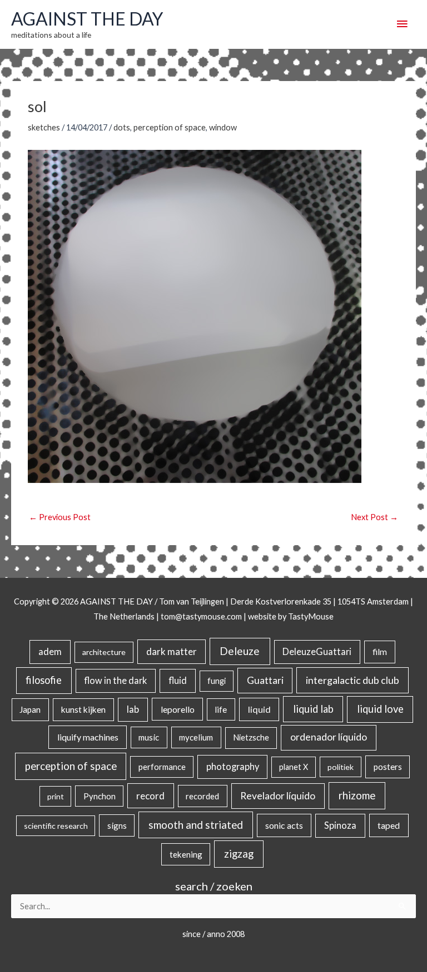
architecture (104, 652)
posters (388, 767)
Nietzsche (251, 737)
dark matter (171, 651)
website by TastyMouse (291, 616)
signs (117, 825)
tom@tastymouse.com (201, 616)
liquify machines (87, 737)
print (55, 796)
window (223, 127)
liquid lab (313, 709)
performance (162, 767)
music (148, 737)
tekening (186, 854)
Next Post (374, 517)
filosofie (44, 680)
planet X (293, 767)
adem (50, 651)
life (221, 709)
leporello (178, 709)
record (150, 796)
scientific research (56, 825)
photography (232, 766)
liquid (259, 709)
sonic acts (284, 825)
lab (133, 709)
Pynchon (99, 796)
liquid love (380, 709)
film (380, 652)
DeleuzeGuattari (316, 651)
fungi (216, 681)
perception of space (169, 127)
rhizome (357, 795)
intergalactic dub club (352, 680)
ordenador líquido (328, 737)
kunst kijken (83, 709)
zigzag (239, 854)
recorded (202, 796)
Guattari (265, 680)
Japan (30, 709)
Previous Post (60, 517)
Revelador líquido (277, 796)
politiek (340, 767)
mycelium (196, 737)
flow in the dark (115, 680)
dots (121, 127)
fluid (177, 680)
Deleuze (240, 650)
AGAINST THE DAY (87, 18)
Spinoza (340, 825)
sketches (44, 127)
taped (389, 825)
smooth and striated (195, 825)
